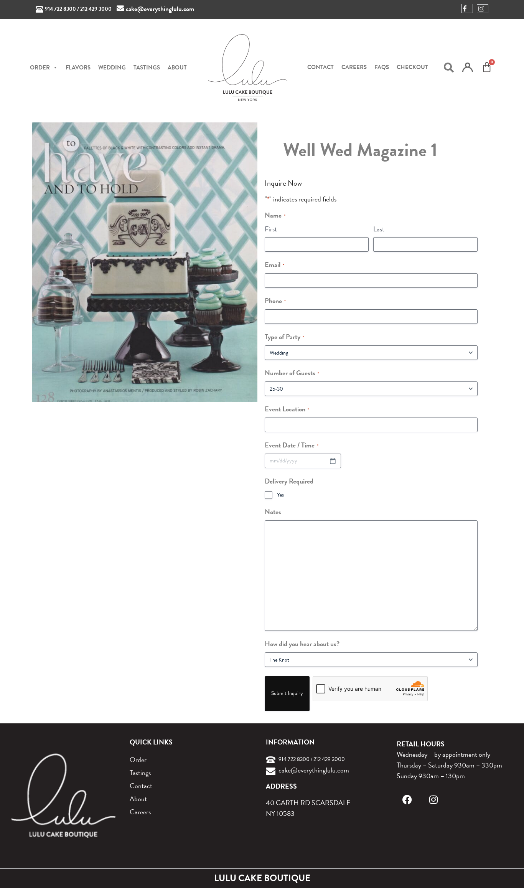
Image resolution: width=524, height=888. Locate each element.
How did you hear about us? (302, 644)
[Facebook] (407, 799)
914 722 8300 (60, 9)
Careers (354, 67)
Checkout (412, 67)
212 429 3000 (96, 9)
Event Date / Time (291, 445)
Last (378, 229)
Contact (320, 67)
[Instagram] (433, 799)
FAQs (381, 67)
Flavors (78, 67)
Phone (275, 300)
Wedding (112, 67)
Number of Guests (292, 373)
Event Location (287, 409)
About (177, 67)
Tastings (146, 67)
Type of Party (284, 337)
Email (274, 264)
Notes (273, 512)
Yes (280, 495)
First (271, 229)
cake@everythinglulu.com (160, 9)
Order (138, 759)
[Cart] (486, 67)
